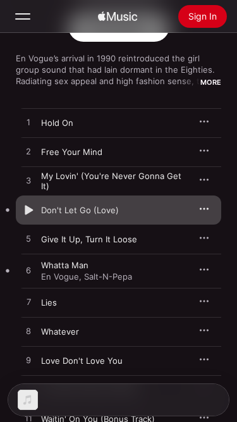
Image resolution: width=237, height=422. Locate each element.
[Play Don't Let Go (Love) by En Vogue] (28, 210)
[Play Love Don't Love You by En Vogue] (28, 360)
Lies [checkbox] (49, 302)
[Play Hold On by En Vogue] (28, 122)
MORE (210, 82)
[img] (117, 16)
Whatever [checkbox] (60, 331)
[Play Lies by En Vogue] (28, 302)
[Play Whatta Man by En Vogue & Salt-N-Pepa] (28, 270)
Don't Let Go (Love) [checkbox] (80, 210)
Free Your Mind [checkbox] (71, 152)
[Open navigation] (23, 16)
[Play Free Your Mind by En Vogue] (28, 152)
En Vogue (60, 276)
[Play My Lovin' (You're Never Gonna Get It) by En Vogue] (28, 181)
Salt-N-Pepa (108, 276)
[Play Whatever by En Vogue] (28, 331)
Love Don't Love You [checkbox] (82, 361)
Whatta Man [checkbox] (64, 265)
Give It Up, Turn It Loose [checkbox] (89, 239)
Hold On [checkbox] (57, 123)
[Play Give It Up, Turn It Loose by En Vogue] (28, 239)
